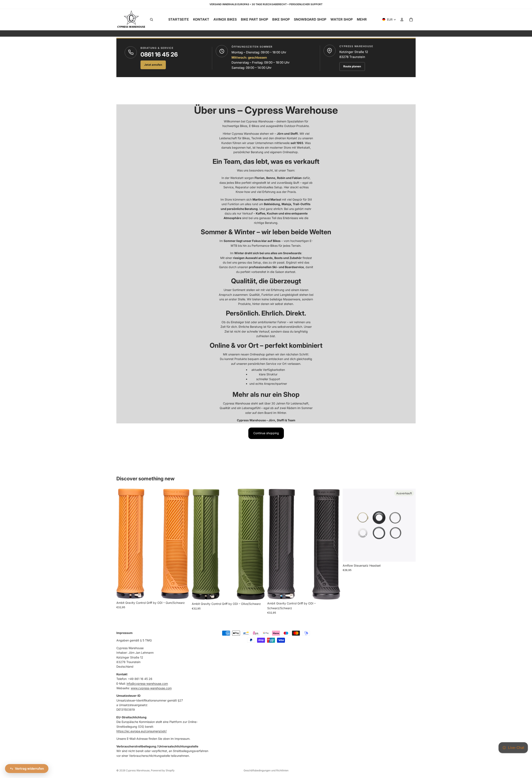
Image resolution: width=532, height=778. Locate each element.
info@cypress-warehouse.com (147, 683)
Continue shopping (266, 433)
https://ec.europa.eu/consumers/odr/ (141, 731)
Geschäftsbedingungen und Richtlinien (266, 770)
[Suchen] (151, 19)
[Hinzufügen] (183, 592)
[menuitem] (362, 19)
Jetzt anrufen (153, 64)
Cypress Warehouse (138, 770)
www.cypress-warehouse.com (151, 688)
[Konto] (401, 19)
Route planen (352, 66)
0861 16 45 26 (159, 54)
